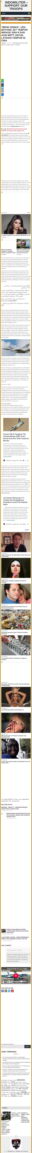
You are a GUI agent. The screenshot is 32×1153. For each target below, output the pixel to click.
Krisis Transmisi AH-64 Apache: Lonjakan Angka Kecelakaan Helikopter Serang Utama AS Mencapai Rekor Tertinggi (16, 1059)
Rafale (7, 1092)
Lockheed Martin (5, 1089)
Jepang (9, 1085)
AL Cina (14, 1080)
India (24, 1083)
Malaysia (13, 1088)
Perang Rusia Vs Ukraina (8, 1090)
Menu (3, 13)
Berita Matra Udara (17, 43)
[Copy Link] (16, 90)
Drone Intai (24, 1082)
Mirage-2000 (5, 801)
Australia (4, 1082)
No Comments (4, 934)
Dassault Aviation (19, 1082)
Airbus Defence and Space (6, 1080)
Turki (5, 1096)
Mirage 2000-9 (25, 799)
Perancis (25, 1088)
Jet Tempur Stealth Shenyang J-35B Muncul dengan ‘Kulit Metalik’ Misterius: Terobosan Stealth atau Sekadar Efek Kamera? (16, 1074)
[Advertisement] (16, 62)
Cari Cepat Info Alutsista (7, 1044)
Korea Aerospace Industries (21, 1085)
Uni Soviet (19, 1096)
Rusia (24, 1092)
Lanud (12, 44)
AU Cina (16, 799)
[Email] (16, 92)
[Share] (16, 95)
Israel (5, 1085)
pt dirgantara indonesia (21, 1090)
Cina (20, 799)
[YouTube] (12, 991)
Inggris (27, 1083)
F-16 (9, 1083)
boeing (9, 1082)
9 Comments (3, 810)
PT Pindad (3, 1092)
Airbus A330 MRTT (8, 799)
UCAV (9, 1096)
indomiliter (3, 43)
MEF (20, 1088)
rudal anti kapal (13, 1092)
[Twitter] (9, 991)
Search (27, 1046)
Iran (2, 1085)
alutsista (21, 1080)
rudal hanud (18, 1092)
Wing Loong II (15, 126)
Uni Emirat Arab (15, 801)
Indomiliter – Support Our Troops (18, 1151)
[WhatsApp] (16, 80)
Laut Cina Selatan (24, 1087)
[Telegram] (16, 87)
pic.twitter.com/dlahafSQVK (8, 301)
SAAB (29, 1092)
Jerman (13, 1085)
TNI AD (13, 1094)
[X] (16, 85)
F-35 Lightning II (14, 1083)
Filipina (20, 1083)
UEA (10, 801)
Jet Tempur (8, 44)
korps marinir (15, 1087)
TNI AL (19, 1094)
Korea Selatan (6, 1087)
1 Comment (17, 44)
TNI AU (26, 1094)
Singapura (3, 1094)
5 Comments (3, 940)
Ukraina (14, 1096)
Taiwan (8, 1094)
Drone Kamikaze (4, 1083)
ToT (2, 1096)
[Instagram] (6, 991)
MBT (17, 1088)
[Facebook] (16, 82)
